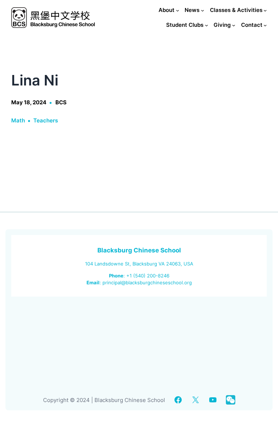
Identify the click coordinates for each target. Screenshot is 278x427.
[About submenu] (177, 10)
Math (18, 120)
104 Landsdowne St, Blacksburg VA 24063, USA (139, 264)
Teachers (45, 120)
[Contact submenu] (265, 25)
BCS (61, 102)
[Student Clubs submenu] (206, 25)
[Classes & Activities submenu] (265, 10)
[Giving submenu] (233, 25)
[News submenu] (202, 10)
